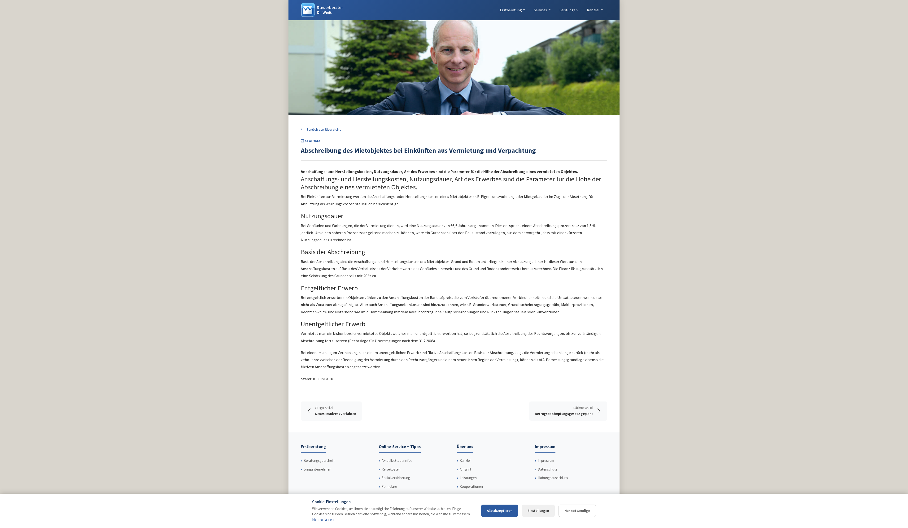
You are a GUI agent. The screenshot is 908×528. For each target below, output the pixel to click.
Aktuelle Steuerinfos (397, 460)
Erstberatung (511, 10)
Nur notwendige (577, 510)
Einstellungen (538, 510)
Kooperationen (471, 486)
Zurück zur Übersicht (323, 129)
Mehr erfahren (323, 519)
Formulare (389, 486)
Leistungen (568, 10)
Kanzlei (465, 460)
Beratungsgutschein (319, 460)
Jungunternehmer (317, 469)
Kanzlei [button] (593, 10)
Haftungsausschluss (553, 478)
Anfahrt (465, 469)
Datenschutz (547, 469)
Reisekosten (391, 469)
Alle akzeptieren (499, 510)
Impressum (546, 460)
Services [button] (541, 10)
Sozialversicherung (396, 478)
